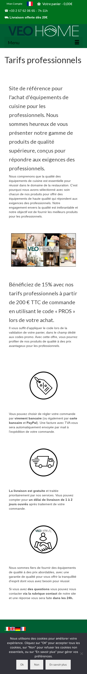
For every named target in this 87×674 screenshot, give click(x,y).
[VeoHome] (43, 30)
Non (36, 664)
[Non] (81, 653)
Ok (22, 664)
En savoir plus (58, 664)
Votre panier (57, 4)
